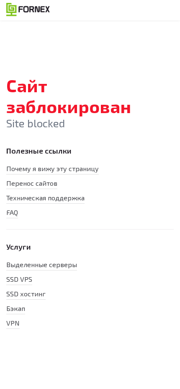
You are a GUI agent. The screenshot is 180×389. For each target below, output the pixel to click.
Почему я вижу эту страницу (52, 168)
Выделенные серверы (41, 264)
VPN (13, 323)
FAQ (12, 212)
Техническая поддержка (45, 198)
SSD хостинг (26, 294)
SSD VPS (19, 279)
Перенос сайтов (31, 183)
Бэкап (15, 308)
